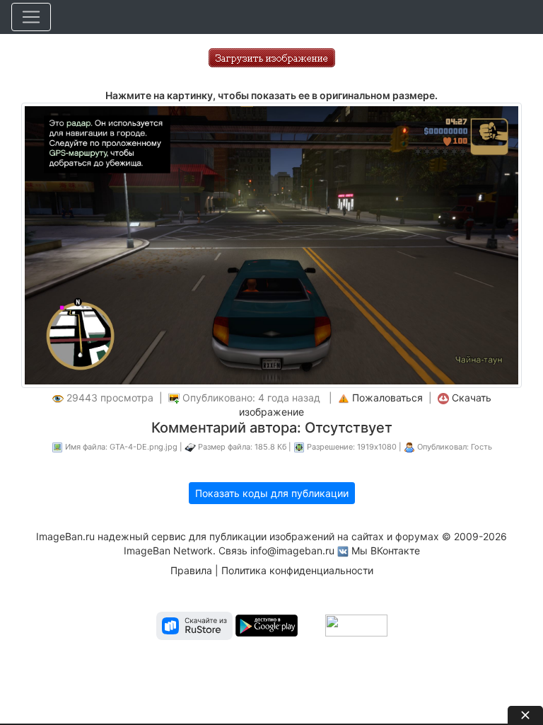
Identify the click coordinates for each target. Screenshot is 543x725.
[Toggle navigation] (31, 17)
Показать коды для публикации (272, 493)
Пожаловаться (387, 398)
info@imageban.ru (292, 550)
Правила (191, 570)
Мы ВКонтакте (385, 550)
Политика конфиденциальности (297, 570)
